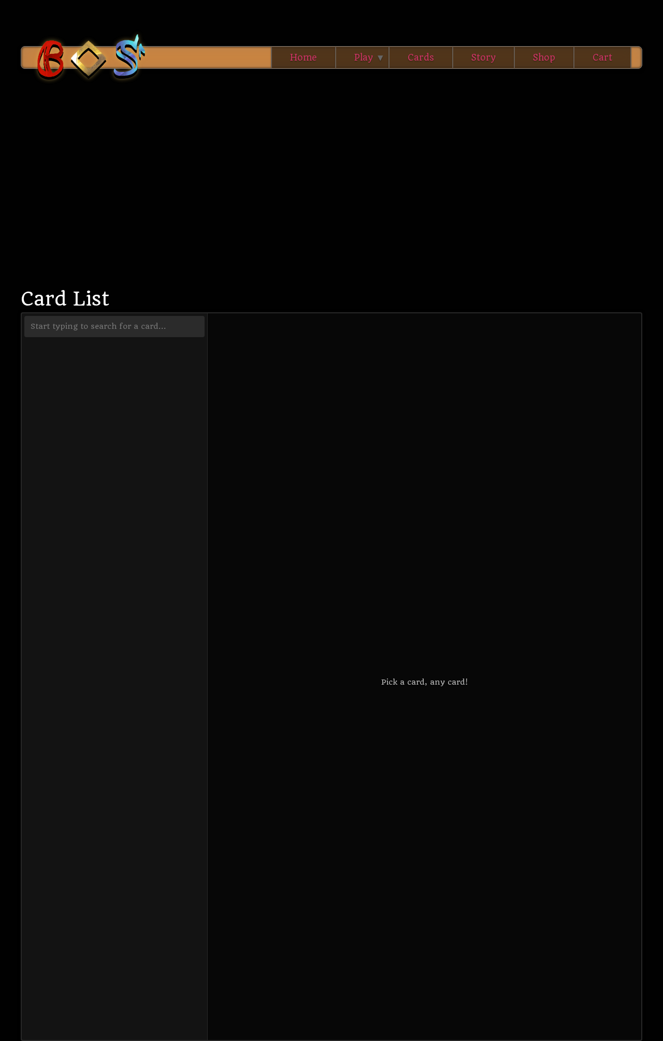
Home (303, 57)
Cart (602, 57)
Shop (544, 57)
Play (363, 57)
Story (483, 57)
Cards (421, 57)
